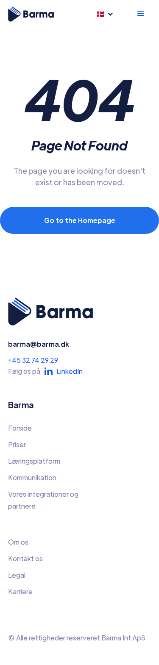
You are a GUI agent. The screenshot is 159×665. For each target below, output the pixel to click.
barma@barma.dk (38, 343)
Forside (20, 427)
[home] (31, 14)
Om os (18, 541)
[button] (108, 14)
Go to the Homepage (79, 220)
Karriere (20, 591)
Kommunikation (32, 477)
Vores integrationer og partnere (43, 500)
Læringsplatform (34, 460)
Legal (16, 574)
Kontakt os (25, 558)
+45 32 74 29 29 (33, 360)
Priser (17, 444)
